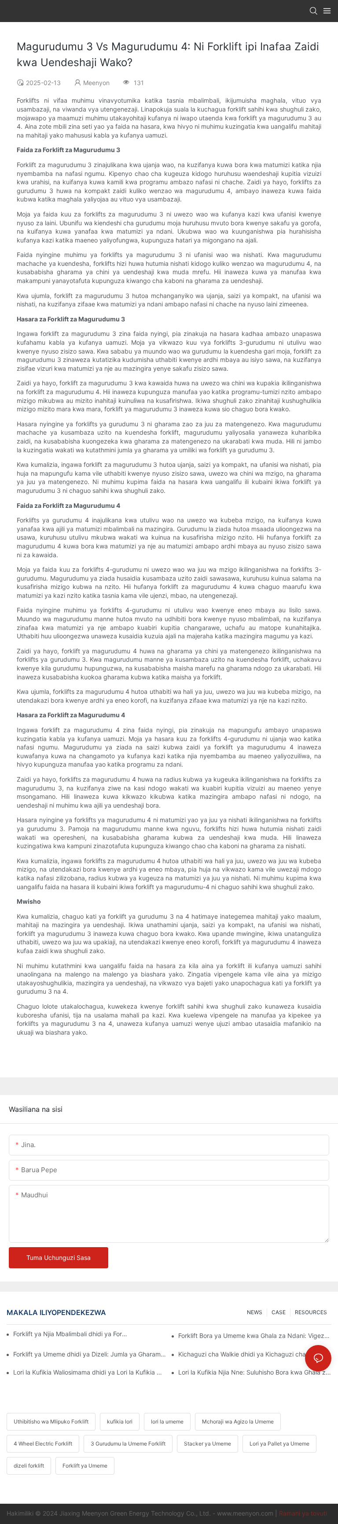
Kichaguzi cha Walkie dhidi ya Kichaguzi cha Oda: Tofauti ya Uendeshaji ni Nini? (254, 1354)
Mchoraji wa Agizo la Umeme (238, 1421)
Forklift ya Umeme (84, 1465)
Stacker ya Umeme (207, 1443)
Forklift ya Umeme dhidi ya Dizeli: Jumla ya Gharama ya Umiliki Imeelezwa (89, 1354)
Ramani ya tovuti (303, 1513)
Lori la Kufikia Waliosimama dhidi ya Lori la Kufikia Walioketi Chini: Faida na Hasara (89, 1372)
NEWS (254, 1312)
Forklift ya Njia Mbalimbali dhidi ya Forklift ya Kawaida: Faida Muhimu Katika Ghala (70, 1334)
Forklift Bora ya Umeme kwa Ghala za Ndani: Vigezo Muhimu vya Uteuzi (254, 1335)
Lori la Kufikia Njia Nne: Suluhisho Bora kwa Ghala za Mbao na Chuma (254, 1372)
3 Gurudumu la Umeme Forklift (128, 1443)
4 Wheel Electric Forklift (43, 1443)
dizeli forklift (29, 1465)
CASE (279, 1312)
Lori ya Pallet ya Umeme (279, 1443)
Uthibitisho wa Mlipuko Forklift (51, 1421)
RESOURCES (311, 1312)
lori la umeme (167, 1421)
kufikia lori (119, 1421)
